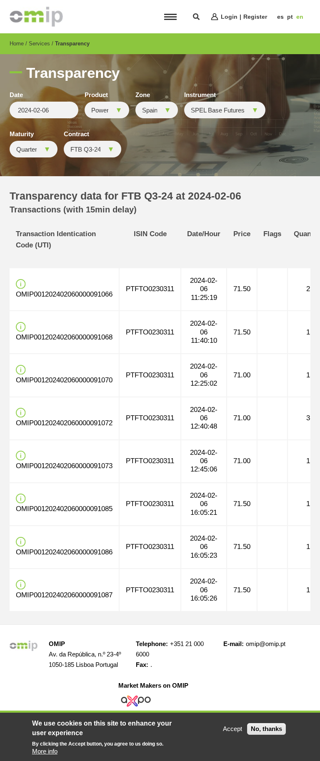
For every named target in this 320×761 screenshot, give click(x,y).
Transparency (72, 43)
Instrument (200, 95)
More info (45, 751)
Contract (76, 134)
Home (17, 43)
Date (16, 95)
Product (96, 95)
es (280, 16)
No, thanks (266, 728)
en (299, 16)
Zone (142, 95)
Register (255, 16)
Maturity (22, 134)
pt (290, 16)
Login (229, 16)
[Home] (36, 17)
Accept (232, 728)
